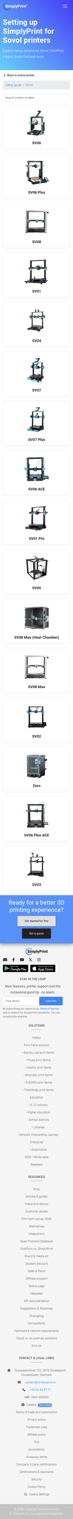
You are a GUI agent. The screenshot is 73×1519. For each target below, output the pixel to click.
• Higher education (38, 1112)
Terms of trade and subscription (36, 1412)
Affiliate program (37, 1278)
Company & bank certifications (36, 1464)
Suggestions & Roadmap (36, 1308)
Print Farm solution (36, 1045)
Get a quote (36, 933)
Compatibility (36, 1323)
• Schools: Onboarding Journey (38, 1134)
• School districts (38, 1120)
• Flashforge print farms (38, 1090)
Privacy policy (36, 1419)
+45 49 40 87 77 (40, 1390)
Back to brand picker (20, 75)
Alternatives (36, 1226)
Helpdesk (37, 1293)
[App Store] (42, 968)
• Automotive (38, 1149)
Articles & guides (37, 1196)
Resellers (36, 1164)
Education (36, 1097)
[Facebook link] (13, 960)
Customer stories (36, 1211)
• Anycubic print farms (38, 1075)
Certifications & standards (36, 1472)
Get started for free (36, 921)
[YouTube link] (22, 960)
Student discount (36, 1263)
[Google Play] (15, 968)
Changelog (36, 1316)
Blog (36, 1189)
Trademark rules (36, 1427)
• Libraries (38, 1127)
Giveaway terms (36, 1457)
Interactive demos (36, 1204)
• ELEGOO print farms (38, 1082)
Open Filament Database (36, 1241)
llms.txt (36, 1346)
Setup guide (13, 85)
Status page (36, 1286)
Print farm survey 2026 (36, 1219)
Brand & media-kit (36, 1256)
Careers (38, 1404)
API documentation (36, 1301)
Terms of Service (49, 1008)
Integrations (36, 1234)
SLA (36, 1442)
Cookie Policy (36, 1487)
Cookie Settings (38, 1494)
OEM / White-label (36, 1157)
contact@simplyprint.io (40, 1382)
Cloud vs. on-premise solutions (36, 1338)
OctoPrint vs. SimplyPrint (36, 1249)
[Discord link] (5, 960)
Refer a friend (36, 1271)
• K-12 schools (38, 1105)
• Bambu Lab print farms (38, 1052)
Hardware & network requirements (36, 1331)
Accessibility (36, 1449)
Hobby (36, 1037)
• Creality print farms (38, 1067)
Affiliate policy (36, 1434)
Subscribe (51, 1001)
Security (36, 1479)
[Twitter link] (30, 960)
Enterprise (36, 1142)
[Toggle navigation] (65, 6)
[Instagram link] (38, 960)
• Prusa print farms (38, 1060)
